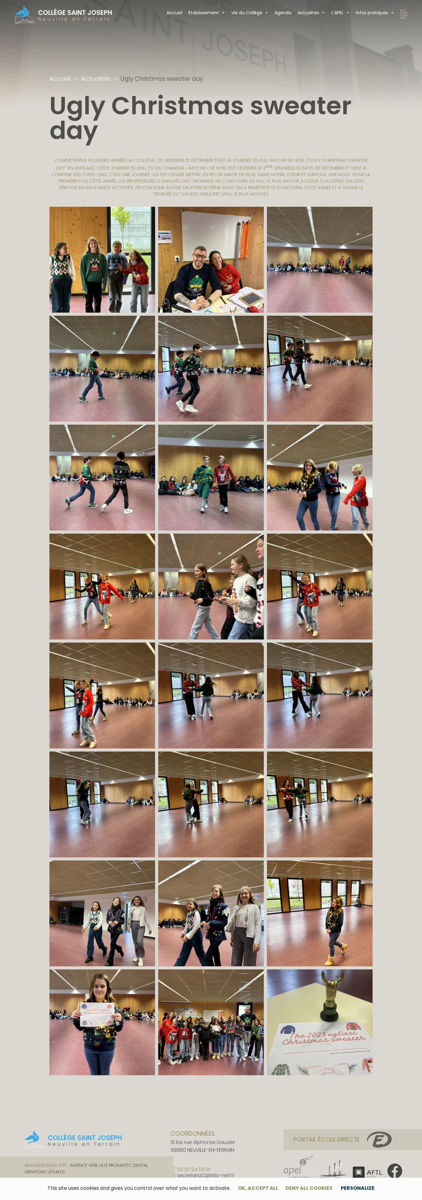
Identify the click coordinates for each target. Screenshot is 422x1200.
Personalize (357, 1188)
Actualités (308, 13)
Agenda (283, 13)
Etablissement (203, 13)
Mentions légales (45, 1172)
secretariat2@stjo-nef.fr (205, 1175)
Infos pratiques (372, 13)
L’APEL (337, 13)
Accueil (174, 13)
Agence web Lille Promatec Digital (109, 1165)
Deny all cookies (308, 1188)
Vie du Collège (246, 13)
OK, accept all (258, 1188)
